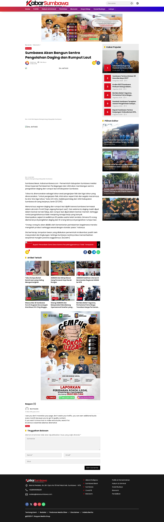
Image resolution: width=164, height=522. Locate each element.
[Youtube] (39, 504)
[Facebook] (85, 252)
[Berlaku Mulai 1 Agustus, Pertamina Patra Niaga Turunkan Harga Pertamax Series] (88, 293)
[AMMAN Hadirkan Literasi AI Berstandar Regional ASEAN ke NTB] (88, 268)
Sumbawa (89, 487)
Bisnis (29, 298)
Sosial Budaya (117, 487)
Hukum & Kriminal (119, 483)
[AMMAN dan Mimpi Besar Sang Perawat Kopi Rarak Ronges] (63, 268)
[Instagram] (35, 504)
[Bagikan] (98, 63)
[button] (131, 3)
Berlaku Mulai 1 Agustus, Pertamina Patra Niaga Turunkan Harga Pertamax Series (87, 305)
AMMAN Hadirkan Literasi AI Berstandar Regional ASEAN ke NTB (87, 280)
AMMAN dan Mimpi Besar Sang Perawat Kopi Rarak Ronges (61, 280)
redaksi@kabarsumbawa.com (40, 494)
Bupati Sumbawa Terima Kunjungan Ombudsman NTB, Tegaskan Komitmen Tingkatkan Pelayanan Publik (124, 111)
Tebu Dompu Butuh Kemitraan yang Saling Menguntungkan (34, 280)
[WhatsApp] (98, 252)
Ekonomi (28, 48)
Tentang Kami (31, 512)
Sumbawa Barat (91, 483)
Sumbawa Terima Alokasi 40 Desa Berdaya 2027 (124, 77)
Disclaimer (75, 512)
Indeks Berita (87, 512)
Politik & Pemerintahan (121, 480)
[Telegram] (94, 252)
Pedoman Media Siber (58, 512)
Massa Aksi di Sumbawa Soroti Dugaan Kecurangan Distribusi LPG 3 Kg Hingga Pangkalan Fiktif (36, 305)
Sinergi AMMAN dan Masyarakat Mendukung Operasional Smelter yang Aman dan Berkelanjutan (61, 305)
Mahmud (33, 62)
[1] (94, 63)
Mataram (89, 494)
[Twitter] (89, 252)
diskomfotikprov (91, 480)
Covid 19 (88, 490)
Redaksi (43, 512)
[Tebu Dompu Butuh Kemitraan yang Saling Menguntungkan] (37, 268)
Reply (27, 426)
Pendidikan (116, 494)
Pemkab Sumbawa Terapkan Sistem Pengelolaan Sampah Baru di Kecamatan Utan (124, 102)
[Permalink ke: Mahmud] (27, 63)
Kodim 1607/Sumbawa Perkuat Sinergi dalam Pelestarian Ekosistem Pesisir (124, 85)
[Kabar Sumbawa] (47, 3)
